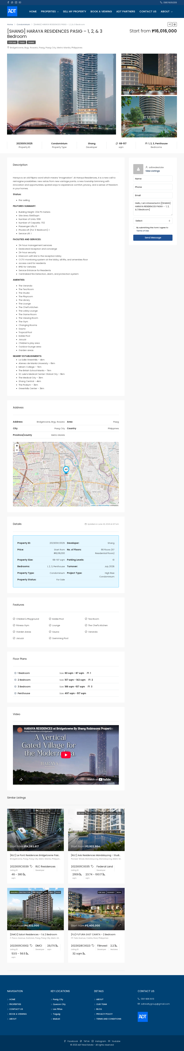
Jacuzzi (20, 638)
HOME (33, 11)
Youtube (115, 1041)
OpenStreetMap (103, 505)
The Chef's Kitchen (98, 625)
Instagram (101, 1041)
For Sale (12, 42)
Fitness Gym (22, 625)
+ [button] (17, 446)
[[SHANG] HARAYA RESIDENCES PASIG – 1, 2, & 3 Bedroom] (66, 470)
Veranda (92, 631)
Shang (31, 42)
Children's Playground (27, 618)
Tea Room (93, 618)
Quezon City (59, 1004)
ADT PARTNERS (125, 11)
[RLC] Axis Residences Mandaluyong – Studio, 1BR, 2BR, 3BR (103, 855)
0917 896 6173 (147, 998)
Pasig (22, 42)
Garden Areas (23, 631)
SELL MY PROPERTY (74, 11)
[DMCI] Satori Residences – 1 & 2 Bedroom (33, 934)
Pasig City (58, 999)
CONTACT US (147, 11)
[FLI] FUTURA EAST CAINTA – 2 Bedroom (93, 934)
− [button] (17, 450)
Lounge (56, 625)
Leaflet (93, 505)
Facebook (72, 1041)
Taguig (56, 1014)
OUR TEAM (101, 1004)
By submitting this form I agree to (152, 229)
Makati (56, 1018)
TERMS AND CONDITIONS (108, 1018)
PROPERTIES (48, 11)
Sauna (55, 631)
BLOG (99, 1009)
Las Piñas (57, 1009)
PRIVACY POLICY (104, 1014)
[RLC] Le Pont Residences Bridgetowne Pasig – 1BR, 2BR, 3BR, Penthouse (49, 855)
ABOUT (165, 11)
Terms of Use (142, 230)
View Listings (152, 170)
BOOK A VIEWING (101, 11)
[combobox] (152, 221)
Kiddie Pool (58, 618)
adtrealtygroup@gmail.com (155, 1004)
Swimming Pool (60, 638)
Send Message (153, 237)
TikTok (86, 1041)
